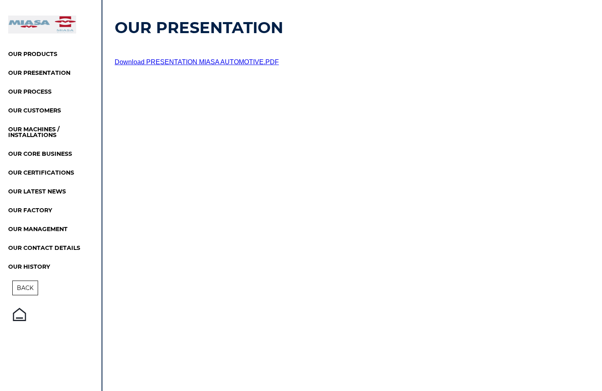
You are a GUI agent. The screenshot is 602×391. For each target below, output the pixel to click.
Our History (29, 267)
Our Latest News (37, 192)
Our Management (38, 229)
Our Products (32, 54)
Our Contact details (44, 248)
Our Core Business (40, 154)
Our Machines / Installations (33, 132)
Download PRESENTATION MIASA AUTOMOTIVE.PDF (197, 61)
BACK (25, 288)
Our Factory (30, 210)
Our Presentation (39, 73)
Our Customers (34, 111)
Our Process (30, 92)
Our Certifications (41, 173)
